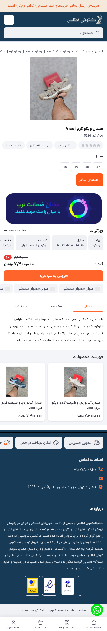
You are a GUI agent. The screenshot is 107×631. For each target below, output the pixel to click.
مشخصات (55, 306)
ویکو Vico (63, 51)
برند (78, 51)
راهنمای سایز (90, 179)
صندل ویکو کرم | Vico (15, 51)
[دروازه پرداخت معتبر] (31, 587)
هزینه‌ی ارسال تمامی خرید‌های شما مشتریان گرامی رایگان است (53, 5)
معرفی (88, 306)
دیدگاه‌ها (21, 306)
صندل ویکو (43, 51)
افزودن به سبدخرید (53, 276)
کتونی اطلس (94, 51)
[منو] (9, 20)
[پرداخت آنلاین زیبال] (66, 587)
